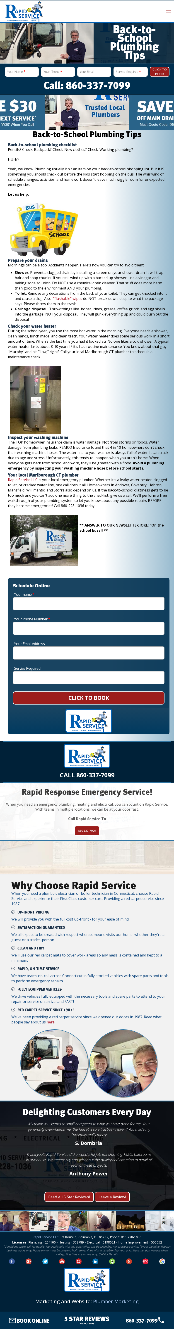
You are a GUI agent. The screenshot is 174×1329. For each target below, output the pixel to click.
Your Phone (52, 71)
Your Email (87, 71)
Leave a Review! (112, 1196)
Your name (24, 594)
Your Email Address (29, 643)
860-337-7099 (87, 831)
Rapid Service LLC (23, 479)
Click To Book (159, 71)
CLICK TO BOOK (88, 697)
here (51, 1022)
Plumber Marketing (116, 1301)
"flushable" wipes (67, 298)
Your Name (16, 71)
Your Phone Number (32, 619)
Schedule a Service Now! (87, 866)
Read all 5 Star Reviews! (69, 1196)
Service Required (128, 71)
